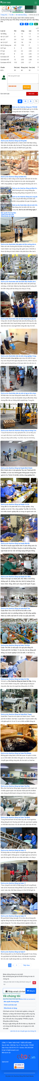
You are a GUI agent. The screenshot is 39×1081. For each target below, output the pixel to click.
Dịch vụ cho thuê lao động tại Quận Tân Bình (15, 817)
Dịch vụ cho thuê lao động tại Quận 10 (13, 916)
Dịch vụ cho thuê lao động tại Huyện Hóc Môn (16, 576)
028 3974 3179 (13, 1047)
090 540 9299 (29, 1047)
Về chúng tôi (11, 996)
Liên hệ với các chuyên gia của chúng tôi (23, 1031)
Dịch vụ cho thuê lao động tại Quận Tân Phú (15, 786)
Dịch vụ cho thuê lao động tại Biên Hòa (13, 176)
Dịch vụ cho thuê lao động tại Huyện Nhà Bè (15, 543)
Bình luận (27, 87)
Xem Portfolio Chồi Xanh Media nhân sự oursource (19, 999)
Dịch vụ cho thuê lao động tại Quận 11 (13, 883)
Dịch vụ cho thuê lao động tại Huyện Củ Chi (15, 504)
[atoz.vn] (26, 1059)
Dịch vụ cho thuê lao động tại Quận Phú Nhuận (16, 753)
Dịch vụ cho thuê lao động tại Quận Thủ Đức (15, 645)
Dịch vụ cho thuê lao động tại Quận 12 (13, 850)
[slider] (12, 86)
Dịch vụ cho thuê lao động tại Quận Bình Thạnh (16, 714)
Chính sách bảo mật (7, 214)
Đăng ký (32, 991)
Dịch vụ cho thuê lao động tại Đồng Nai (14, 141)
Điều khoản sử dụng (7, 216)
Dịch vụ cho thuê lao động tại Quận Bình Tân (15, 608)
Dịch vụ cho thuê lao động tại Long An (24, 196)
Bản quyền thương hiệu (8, 213)
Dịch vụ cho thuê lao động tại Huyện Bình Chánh (16, 468)
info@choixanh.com (12, 1050)
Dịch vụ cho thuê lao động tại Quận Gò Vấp (15, 679)
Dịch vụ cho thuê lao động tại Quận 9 (13, 952)
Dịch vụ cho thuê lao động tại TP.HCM (24, 107)
